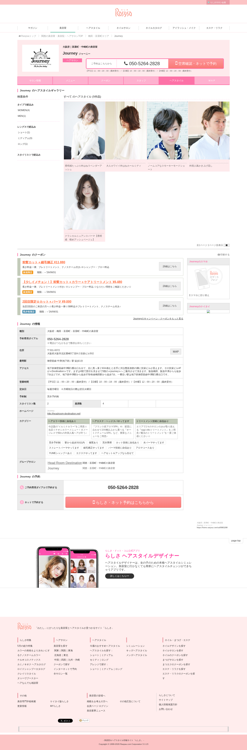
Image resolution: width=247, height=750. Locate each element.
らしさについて (165, 695)
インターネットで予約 (65, 669)
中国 (56, 659)
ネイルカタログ (154, 28)
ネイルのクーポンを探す (175, 655)
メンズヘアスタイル (136, 655)
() (24, 110)
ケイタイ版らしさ (59, 701)
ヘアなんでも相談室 (27, 683)
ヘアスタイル (93, 28)
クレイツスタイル (26, 673)
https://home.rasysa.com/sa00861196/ (212, 528)
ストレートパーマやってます (64, 447)
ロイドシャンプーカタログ (31, 669)
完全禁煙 (107, 442)
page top (236, 540)
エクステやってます (86, 453)
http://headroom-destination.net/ (63, 413)
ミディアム (107, 655)
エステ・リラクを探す (174, 669)
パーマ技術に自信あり (120, 447)
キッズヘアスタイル (136, 650)
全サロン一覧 (61, 673)
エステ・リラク (214, 28)
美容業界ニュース (96, 710)
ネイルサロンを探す (172, 650)
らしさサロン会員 (218, 2)
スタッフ (141, 80)
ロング (105, 659)
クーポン (105, 80)
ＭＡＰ (211, 80)
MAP (176, 351)
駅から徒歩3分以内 (75, 442)
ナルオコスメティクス (29, 659)
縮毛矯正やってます (93, 447)
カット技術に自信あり (127, 442)
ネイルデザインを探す (174, 646)
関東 (56, 650)
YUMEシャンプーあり (60, 453)
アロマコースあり (145, 447)
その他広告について (130, 701)
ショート (94, 655)
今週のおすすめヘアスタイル (105, 646)
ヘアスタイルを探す (100, 650)
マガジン (32, 28)
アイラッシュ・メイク (184, 28)
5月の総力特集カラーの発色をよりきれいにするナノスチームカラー (33, 651)
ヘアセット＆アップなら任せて (117, 453)
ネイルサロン (123, 28)
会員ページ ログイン (97, 706)
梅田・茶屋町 (63, 331)
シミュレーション (135, 646)
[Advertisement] (123, 602)
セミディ (94, 659)
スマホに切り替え (199, 295)
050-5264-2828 (144, 63)
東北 (65, 655)
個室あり (93, 442)
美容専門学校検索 (26, 701)
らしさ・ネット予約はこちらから (124, 502)
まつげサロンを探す (172, 659)
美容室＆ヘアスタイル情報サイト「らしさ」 (123, 740)
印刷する (225, 254)
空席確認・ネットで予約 (197, 64)
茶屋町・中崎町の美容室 (85, 331)
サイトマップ (164, 700)
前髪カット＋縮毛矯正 (43, 262)
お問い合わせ (164, 709)
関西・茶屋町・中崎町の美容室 (99, 463)
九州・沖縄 (74, 659)
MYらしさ (55, 706)
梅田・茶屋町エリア (98, 36)
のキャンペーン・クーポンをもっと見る (158, 318)
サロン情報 (35, 80)
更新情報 (22, 706)
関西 (63, 650)
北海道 (57, 655)
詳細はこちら (170, 266)
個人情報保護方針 (166, 704)
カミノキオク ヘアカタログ (31, 664)
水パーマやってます (153, 442)
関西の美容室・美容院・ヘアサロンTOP (62, 36)
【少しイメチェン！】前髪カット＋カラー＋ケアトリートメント (72, 282)
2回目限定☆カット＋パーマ (46, 301)
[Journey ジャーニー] (40, 58)
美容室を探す (61, 646)
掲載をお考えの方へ (97, 701)
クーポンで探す (62, 664)
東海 (70, 650)
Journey (76, 53)
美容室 (62, 28)
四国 (63, 659)
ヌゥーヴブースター (27, 678)
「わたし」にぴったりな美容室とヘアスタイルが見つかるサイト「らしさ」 (74, 628)
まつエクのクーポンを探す (176, 664)
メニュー (70, 80)
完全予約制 (55, 442)
